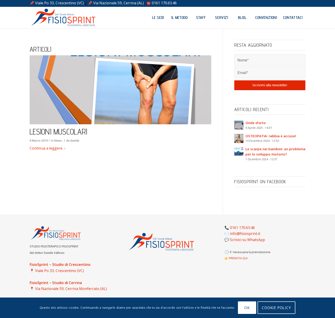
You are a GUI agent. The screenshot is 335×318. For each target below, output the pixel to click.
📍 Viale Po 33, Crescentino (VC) (57, 270)
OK (247, 307)
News (58, 140)
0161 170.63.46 (164, 2)
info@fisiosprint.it (245, 233)
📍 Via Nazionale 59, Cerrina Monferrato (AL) (68, 288)
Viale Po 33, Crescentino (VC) (59, 2)
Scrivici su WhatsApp (247, 239)
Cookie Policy (276, 307)
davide (74, 140)
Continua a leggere (46, 148)
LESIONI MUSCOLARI (58, 131)
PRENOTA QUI (238, 258)
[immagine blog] (120, 89)
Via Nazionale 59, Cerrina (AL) (118, 2)
